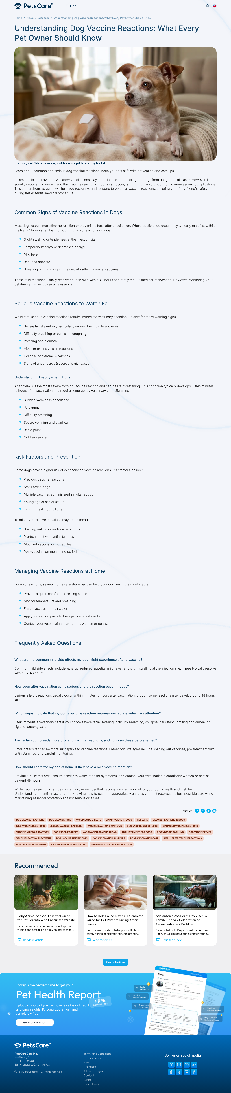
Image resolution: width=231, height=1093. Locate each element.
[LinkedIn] (187, 1072)
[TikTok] (194, 1065)
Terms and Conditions (97, 1053)
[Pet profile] (207, 6)
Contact (89, 1075)
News (30, 18)
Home (18, 18)
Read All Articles (115, 962)
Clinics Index (91, 1084)
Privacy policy (92, 1058)
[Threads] (194, 1072)
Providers (90, 1066)
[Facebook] (171, 1065)
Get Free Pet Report (34, 1022)
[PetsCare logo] (33, 6)
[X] (179, 1072)
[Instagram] (179, 1065)
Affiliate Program (94, 1071)
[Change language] (215, 6)
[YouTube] (187, 1065)
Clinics (87, 1079)
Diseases (43, 18)
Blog (73, 6)
